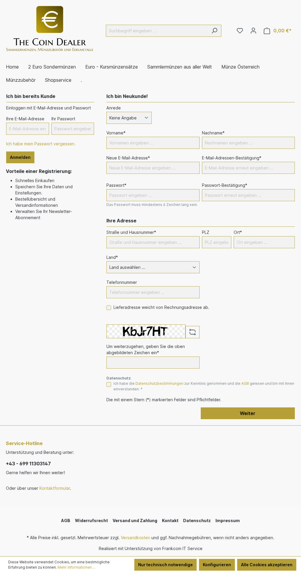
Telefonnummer (121, 282)
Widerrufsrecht (91, 520)
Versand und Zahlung (135, 520)
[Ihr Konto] (253, 30)
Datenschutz (197, 520)
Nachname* (213, 132)
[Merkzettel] (240, 30)
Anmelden (20, 157)
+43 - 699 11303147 (28, 464)
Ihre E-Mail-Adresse (25, 118)
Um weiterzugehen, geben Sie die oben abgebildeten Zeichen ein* (145, 349)
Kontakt (170, 520)
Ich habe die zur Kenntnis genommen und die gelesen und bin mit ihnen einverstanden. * (203, 386)
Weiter (247, 413)
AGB (245, 383)
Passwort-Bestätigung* (224, 185)
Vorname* (116, 132)
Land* (112, 257)
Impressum (227, 520)
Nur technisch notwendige (165, 564)
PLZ (205, 232)
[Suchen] (214, 31)
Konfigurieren (217, 564)
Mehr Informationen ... (76, 567)
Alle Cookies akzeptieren (266, 564)
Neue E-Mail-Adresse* (128, 157)
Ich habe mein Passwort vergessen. (41, 143)
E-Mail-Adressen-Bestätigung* (231, 157)
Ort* (238, 232)
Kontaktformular (54, 488)
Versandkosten (135, 537)
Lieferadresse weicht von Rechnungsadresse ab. (161, 307)
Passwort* (116, 185)
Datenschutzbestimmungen (159, 383)
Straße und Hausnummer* (131, 232)
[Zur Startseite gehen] (50, 29)
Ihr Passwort (63, 118)
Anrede (113, 107)
